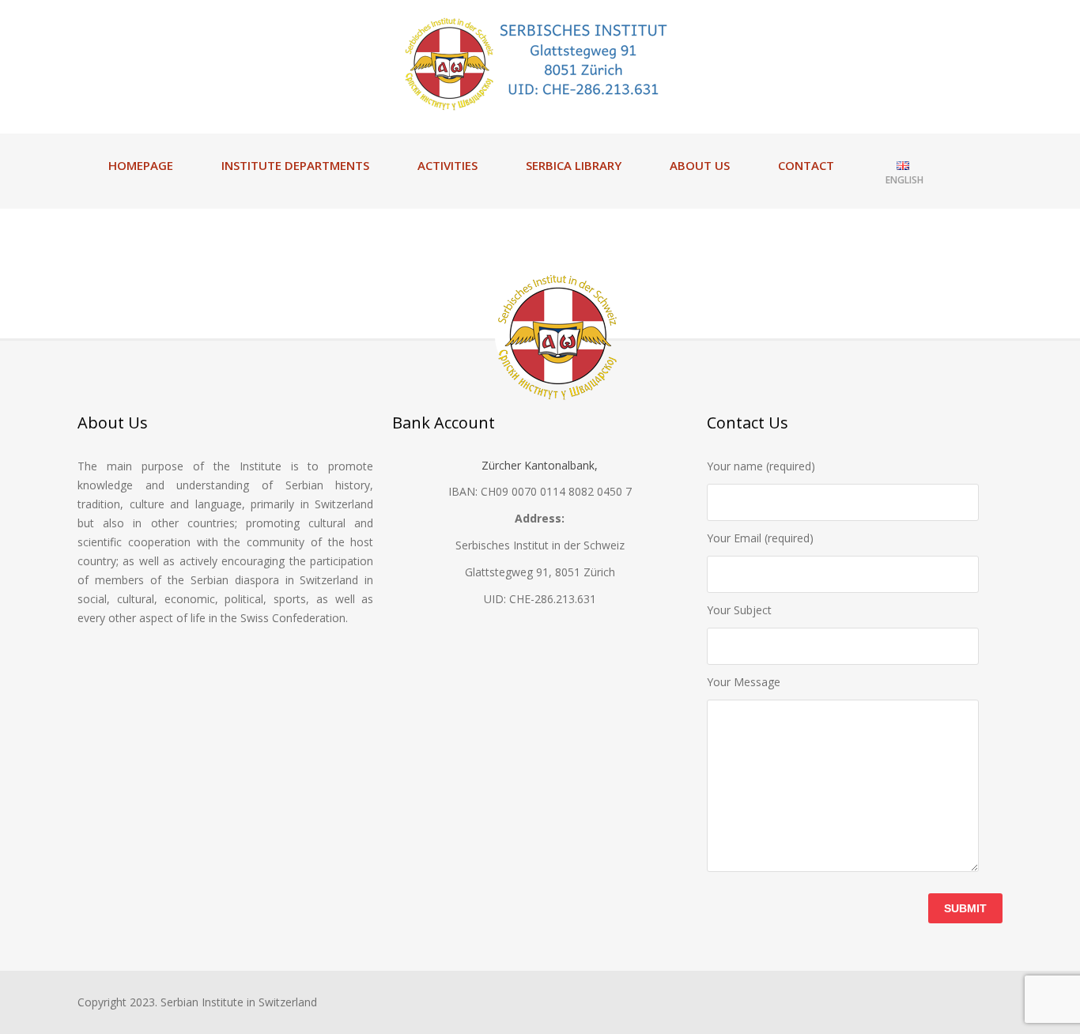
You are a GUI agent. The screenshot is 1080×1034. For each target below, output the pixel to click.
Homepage (140, 165)
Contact (806, 165)
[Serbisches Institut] (540, 63)
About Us (700, 165)
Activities (447, 165)
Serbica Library (573, 165)
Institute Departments (295, 165)
